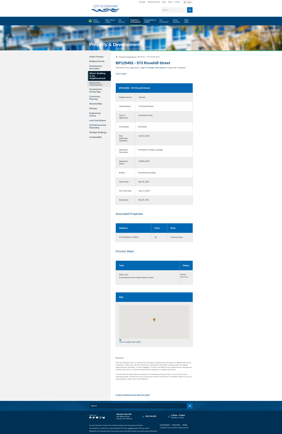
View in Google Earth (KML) (130, 342)
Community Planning (94, 97)
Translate (142, 2)
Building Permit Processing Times (95, 84)
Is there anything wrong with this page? (133, 395)
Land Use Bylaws (97, 120)
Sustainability (95, 137)
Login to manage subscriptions (152, 68)
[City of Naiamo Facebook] (90, 417)
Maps (164, 2)
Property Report (177, 237)
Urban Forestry (96, 57)
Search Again (121, 74)
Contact (177, 2)
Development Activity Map (95, 90)
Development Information (95, 67)
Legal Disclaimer (165, 425)
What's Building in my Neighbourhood (97, 76)
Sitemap (184, 425)
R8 (156, 237)
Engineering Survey (95, 114)
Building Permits (97, 61)
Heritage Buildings (98, 132)
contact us (131, 428)
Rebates (93, 108)
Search (190, 10)
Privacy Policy (176, 425)
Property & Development (127, 57)
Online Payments (153, 2)
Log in (189, 2)
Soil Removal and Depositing (97, 126)
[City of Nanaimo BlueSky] (104, 417)
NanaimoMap (95, 104)
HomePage (116, 56)
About (170, 2)
